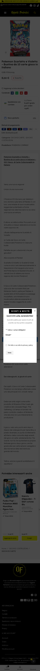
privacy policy (28, 345)
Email (8, 335)
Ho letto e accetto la (20, 345)
